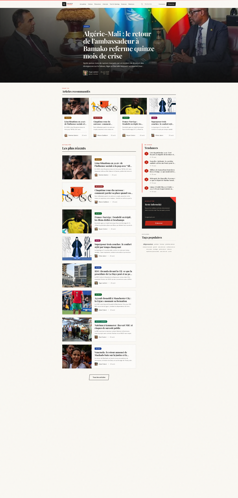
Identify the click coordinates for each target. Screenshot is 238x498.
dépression (148, 244)
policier (156, 244)
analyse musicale (147, 247)
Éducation (97, 4)
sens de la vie (161, 247)
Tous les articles (99, 377)
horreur (162, 244)
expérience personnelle (152, 251)
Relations (131, 4)
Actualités (83, 4)
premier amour (170, 244)
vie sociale (149, 249)
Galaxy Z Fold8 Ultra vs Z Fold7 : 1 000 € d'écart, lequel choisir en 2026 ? (161, 188)
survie (169, 251)
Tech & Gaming (114, 4)
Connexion (162, 4)
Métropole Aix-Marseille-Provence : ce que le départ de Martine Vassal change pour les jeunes (162, 179)
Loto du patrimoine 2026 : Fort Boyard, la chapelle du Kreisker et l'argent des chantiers (162, 154)
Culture (90, 4)
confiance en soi (170, 247)
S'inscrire (171, 4)
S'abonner (159, 223)
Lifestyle (105, 4)
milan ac (169, 249)
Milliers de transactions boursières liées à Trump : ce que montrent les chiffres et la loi (162, 171)
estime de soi (162, 249)
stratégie (155, 249)
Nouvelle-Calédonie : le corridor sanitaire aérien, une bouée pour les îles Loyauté (162, 162)
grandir (155, 247)
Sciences (124, 4)
